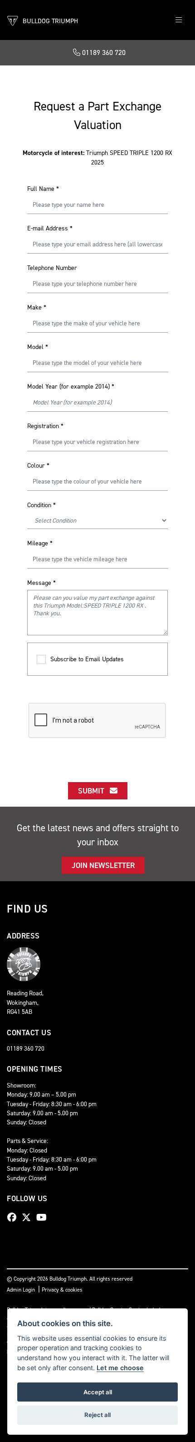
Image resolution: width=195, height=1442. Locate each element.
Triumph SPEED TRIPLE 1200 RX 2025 (97, 158)
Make (36, 307)
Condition (41, 505)
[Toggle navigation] (179, 20)
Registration (45, 426)
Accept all (97, 1392)
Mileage (40, 543)
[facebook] (14, 1217)
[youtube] (44, 1217)
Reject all (97, 1414)
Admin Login (21, 1289)
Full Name (43, 189)
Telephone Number (52, 268)
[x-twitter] (28, 1217)
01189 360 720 (103, 52)
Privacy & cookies (62, 1289)
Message (41, 583)
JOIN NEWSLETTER (103, 865)
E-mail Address (50, 228)
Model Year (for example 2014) (70, 386)
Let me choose (120, 1368)
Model (37, 347)
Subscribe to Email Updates (87, 659)
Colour (38, 465)
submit (94, 791)
